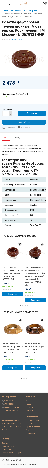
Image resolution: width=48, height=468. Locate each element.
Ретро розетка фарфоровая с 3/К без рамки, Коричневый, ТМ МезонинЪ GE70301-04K (12, 273)
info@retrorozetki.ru (11, 407)
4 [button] (27, 305)
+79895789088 (9, 404)
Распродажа (30, 433)
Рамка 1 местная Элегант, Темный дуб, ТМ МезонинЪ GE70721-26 (34, 348)
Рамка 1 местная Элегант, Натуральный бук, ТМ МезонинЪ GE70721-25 (12, 348)
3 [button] (25, 305)
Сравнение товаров (9, 446)
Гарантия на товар (33, 427)
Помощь (29, 423)
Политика (29, 407)
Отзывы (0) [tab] (16, 138)
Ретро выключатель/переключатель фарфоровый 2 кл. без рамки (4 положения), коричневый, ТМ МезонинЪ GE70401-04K (35, 276)
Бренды (5, 443)
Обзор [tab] (6, 138)
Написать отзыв (17, 39)
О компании (30, 401)
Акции (28, 430)
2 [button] (23, 305)
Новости (29, 404)
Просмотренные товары (11, 453)
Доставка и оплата (33, 420)
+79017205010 (9, 401)
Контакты (29, 410)
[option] (13, 268)
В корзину (13, 294)
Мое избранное (7, 449)
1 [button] (20, 305)
